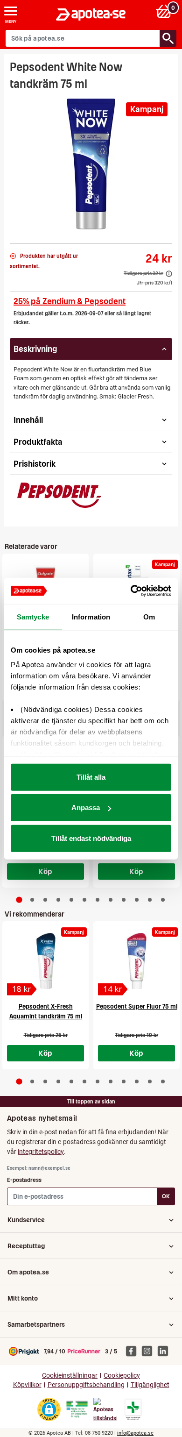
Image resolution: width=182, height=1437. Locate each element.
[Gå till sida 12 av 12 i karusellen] (162, 899)
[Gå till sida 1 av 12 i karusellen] (19, 899)
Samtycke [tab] (33, 616)
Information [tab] (91, 616)
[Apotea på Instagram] (149, 1350)
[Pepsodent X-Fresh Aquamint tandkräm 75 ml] (45, 961)
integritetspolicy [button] (41, 1151)
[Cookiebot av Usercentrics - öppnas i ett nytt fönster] (131, 591)
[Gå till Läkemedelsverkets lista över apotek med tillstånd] (133, 1409)
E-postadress (24, 1179)
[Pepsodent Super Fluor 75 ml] (136, 961)
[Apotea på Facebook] (133, 1350)
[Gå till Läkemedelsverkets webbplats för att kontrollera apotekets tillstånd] (77, 1409)
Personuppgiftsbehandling (86, 1384)
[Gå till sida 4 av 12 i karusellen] (58, 899)
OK (166, 1196)
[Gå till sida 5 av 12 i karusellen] (71, 899)
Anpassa (85, 807)
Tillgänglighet (150, 1384)
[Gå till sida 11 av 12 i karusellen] (149, 899)
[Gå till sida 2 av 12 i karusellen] (32, 899)
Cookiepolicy (122, 1375)
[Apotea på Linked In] (165, 1350)
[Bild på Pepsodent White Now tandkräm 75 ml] (91, 164)
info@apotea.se (135, 1433)
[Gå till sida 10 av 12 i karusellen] (136, 899)
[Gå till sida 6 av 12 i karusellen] (84, 899)
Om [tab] (149, 616)
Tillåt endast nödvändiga (91, 838)
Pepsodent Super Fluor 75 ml (136, 1006)
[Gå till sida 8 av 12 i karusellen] (110, 899)
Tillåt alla (91, 777)
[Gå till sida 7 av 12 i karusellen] (97, 899)
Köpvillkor (27, 1384)
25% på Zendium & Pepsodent (70, 301)
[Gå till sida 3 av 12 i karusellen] (45, 899)
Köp (45, 871)
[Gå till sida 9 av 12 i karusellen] (123, 899)
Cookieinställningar (70, 1375)
